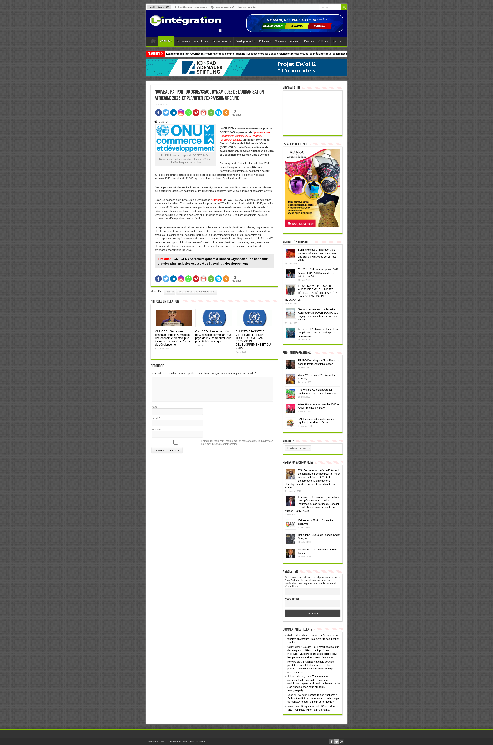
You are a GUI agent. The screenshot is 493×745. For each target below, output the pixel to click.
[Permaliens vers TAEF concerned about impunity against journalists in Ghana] (290, 427)
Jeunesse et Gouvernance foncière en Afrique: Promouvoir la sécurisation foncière (313, 639)
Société (280, 41)
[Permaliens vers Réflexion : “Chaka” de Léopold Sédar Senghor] (290, 543)
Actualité (166, 40)
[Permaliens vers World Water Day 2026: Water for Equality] (290, 383)
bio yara (291, 661)
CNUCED (170, 292)
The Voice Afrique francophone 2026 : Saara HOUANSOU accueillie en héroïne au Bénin (319, 273)
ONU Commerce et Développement (196, 292)
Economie (183, 41)
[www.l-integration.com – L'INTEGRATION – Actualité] (185, 24)
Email (155, 418)
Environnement (221, 41)
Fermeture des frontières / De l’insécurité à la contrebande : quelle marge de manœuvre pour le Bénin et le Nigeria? (313, 698)
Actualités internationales (191, 7)
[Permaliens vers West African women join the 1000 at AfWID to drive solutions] (290, 412)
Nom (154, 406)
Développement (245, 41)
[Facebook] (158, 112)
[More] (226, 112)
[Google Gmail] (203, 112)
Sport (337, 41)
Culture (323, 41)
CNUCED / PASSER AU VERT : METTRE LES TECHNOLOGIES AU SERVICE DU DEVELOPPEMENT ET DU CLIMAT (253, 339)
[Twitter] (166, 112)
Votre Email (292, 598)
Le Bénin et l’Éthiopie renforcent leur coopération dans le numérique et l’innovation (318, 332)
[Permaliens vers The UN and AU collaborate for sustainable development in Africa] (290, 398)
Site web (156, 429)
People (309, 41)
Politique (265, 41)
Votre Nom (291, 586)
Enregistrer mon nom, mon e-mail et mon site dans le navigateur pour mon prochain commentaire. (237, 442)
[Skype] (218, 112)
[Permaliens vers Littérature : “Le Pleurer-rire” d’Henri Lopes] (290, 557)
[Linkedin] (173, 112)
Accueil (153, 42)
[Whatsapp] (188, 112)
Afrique (295, 41)
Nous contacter (247, 7)
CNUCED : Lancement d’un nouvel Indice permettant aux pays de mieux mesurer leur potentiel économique (213, 336)
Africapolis (217, 199)
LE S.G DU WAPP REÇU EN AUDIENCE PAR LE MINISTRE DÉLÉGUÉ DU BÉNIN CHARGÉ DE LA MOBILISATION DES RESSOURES (311, 292)
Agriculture (201, 41)
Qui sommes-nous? (223, 7)
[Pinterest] (196, 112)
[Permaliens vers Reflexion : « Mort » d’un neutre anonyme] (290, 528)
